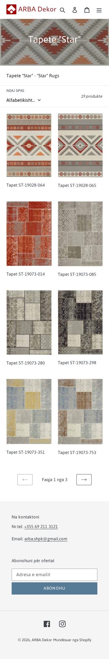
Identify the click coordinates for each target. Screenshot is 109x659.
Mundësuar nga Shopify (72, 640)
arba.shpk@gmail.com (45, 538)
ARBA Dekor (42, 640)
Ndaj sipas (15, 91)
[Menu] (99, 9)
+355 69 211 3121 (41, 526)
